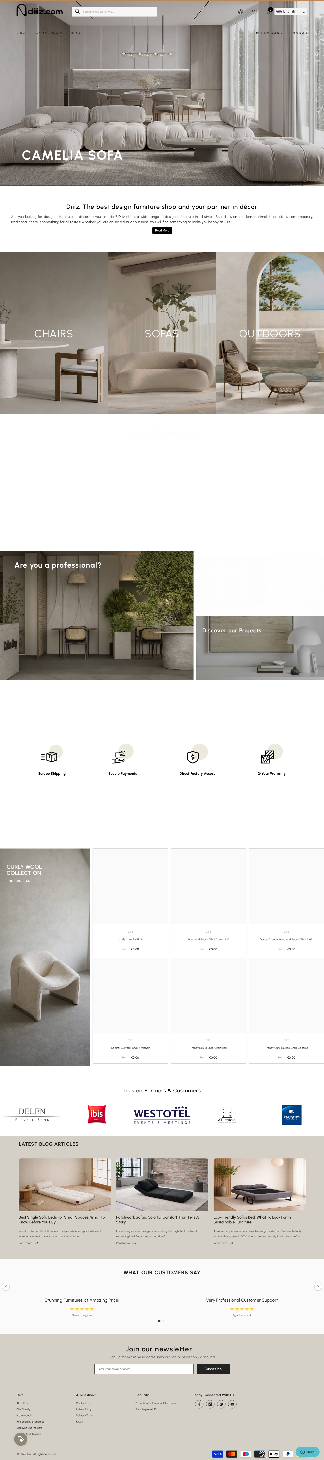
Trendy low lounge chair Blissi (208, 1048)
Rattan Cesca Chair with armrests (269, 537)
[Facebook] (199, 1404)
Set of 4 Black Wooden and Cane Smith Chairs (54, 537)
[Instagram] (210, 1404)
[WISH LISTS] (254, 11)
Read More (162, 230)
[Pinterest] (221, 1404)
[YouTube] (232, 1404)
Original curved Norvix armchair (130, 1048)
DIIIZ (126, 529)
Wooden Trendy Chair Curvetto (126, 537)
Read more (29, 1243)
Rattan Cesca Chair (198, 537)
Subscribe (213, 1369)
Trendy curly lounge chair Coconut (286, 1048)
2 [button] (165, 1321)
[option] (54, 499)
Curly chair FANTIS (130, 939)
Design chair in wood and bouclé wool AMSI (286, 939)
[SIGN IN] (240, 11)
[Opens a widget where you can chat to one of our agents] (307, 1452)
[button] (22, 484)
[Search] (114, 12)
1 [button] (159, 1321)
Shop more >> (18, 881)
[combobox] (118, 12)
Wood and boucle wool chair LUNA (208, 939)
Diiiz (54, 529)
